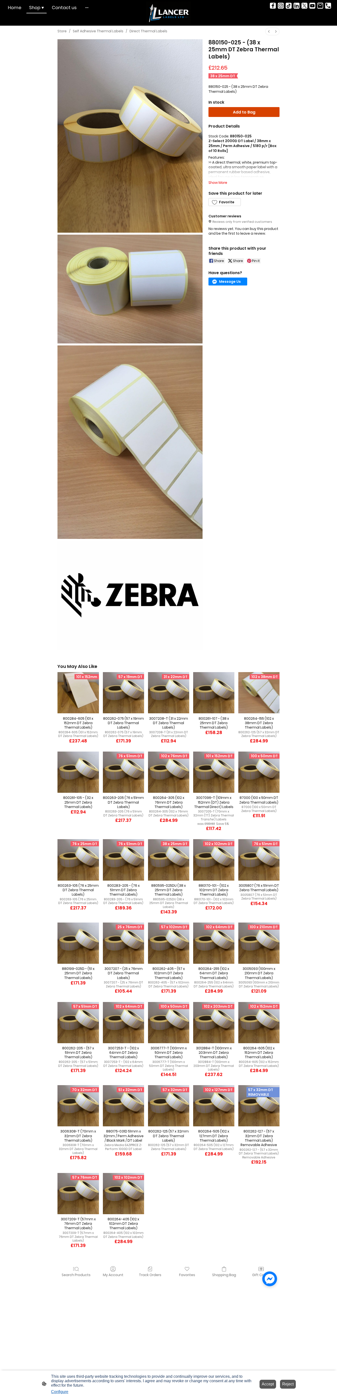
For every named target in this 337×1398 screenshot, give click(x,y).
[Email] (320, 6)
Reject (288, 1384)
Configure (59, 1392)
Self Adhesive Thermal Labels (98, 31)
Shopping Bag (224, 1274)
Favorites (187, 1274)
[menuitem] (268, 31)
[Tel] (328, 6)
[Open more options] (87, 7)
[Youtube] (312, 6)
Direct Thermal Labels (148, 31)
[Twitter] (304, 6)
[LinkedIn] (297, 6)
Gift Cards (261, 1274)
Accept (268, 1384)
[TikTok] (289, 6)
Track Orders (150, 1274)
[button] (224, 202)
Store (62, 31)
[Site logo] (168, 13)
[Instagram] (281, 6)
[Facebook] (273, 6)
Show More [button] (217, 182)
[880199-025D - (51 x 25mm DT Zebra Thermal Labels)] (78, 943)
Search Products (76, 1274)
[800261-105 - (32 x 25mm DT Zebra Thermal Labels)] (78, 772)
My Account (113, 1274)
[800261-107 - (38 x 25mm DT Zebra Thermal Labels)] (213, 692)
